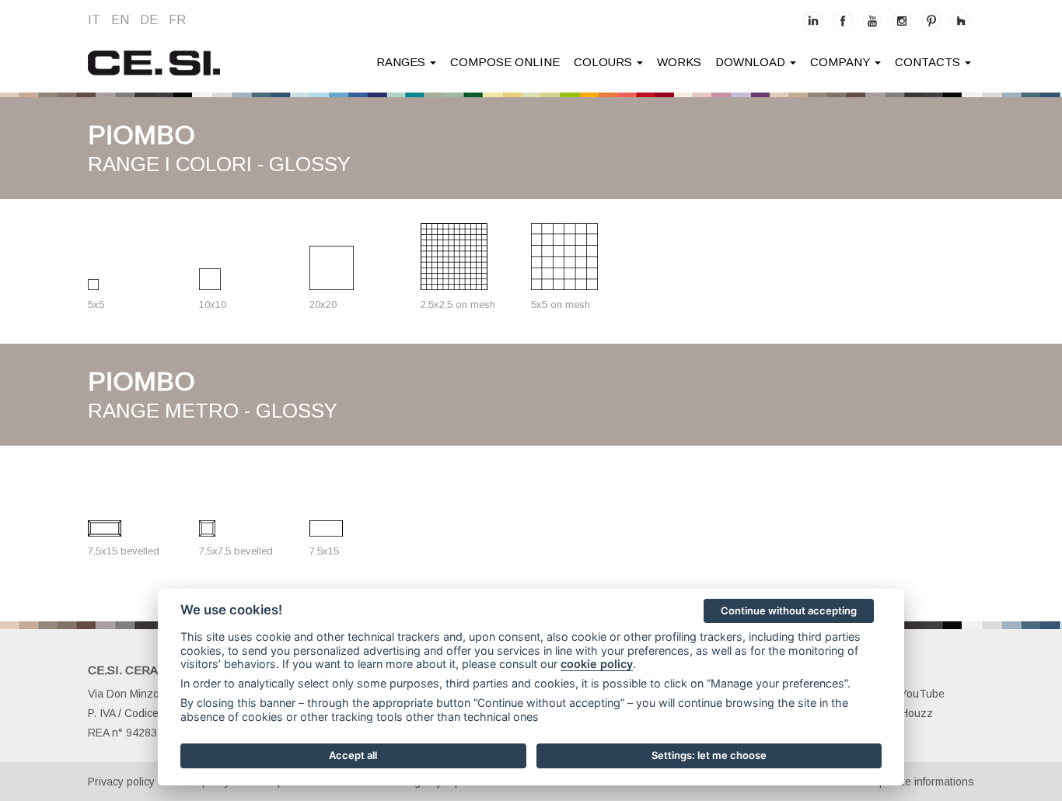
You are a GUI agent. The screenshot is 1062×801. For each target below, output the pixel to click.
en (120, 19)
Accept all (353, 755)
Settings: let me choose (709, 755)
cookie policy (597, 663)
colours (604, 61)
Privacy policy (121, 781)
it (94, 19)
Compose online (505, 61)
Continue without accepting (789, 610)
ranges (402, 61)
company (841, 61)
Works (679, 61)
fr (177, 19)
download (751, 61)
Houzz (916, 713)
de (149, 19)
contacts (929, 61)
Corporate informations (917, 781)
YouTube (922, 693)
